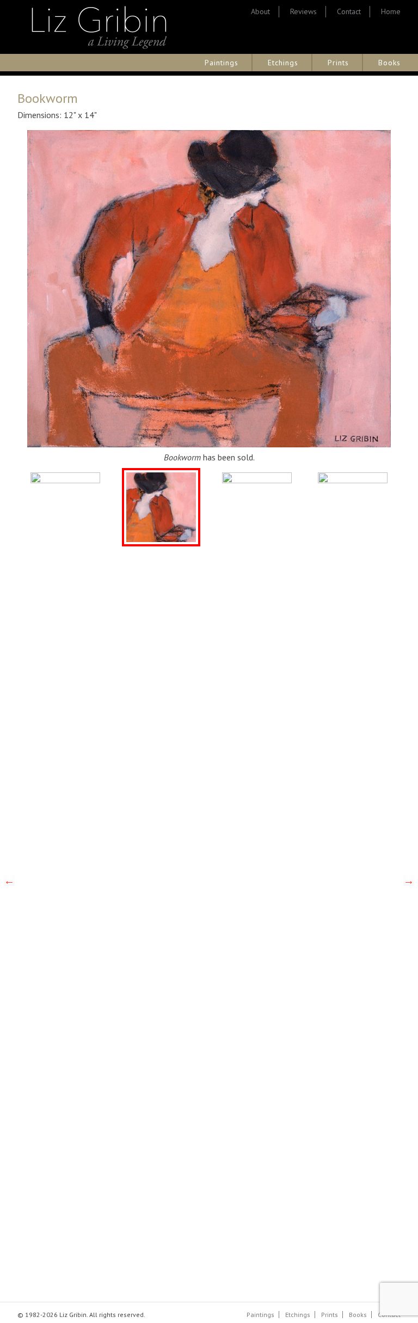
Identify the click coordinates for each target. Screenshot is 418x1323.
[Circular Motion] (257, 507)
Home (391, 11)
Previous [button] (9, 880)
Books (389, 62)
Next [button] (408, 880)
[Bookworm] (161, 507)
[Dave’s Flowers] (353, 507)
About (260, 11)
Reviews (303, 11)
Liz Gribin (99, 27)
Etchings (283, 62)
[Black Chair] (65, 507)
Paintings (221, 62)
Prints (338, 62)
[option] (65, 507)
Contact (349, 11)
